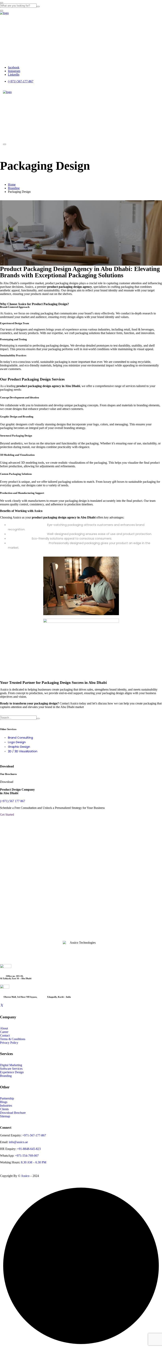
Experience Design (12, 1072)
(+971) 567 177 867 (12, 801)
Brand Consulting (20, 737)
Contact (9, 58)
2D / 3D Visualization (22, 751)
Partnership (7, 1098)
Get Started (7, 814)
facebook (13, 67)
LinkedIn (13, 74)
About (7, 18)
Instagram (14, 71)
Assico (25, 1175)
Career (8, 42)
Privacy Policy (9, 1042)
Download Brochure (13, 1112)
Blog (6, 50)
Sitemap (5, 1116)
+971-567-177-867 (34, 1135)
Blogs (3, 1102)
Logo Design (17, 742)
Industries (11, 34)
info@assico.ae (18, 1142)
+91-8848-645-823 (29, 1148)
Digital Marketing (11, 1065)
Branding (14, 188)
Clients (4, 1109)
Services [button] (9, 26)
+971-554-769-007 (27, 1155)
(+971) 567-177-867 (20, 81)
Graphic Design (19, 747)
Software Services (11, 1068)
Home (12, 184)
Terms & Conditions (12, 1039)
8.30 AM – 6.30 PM (33, 1162)
